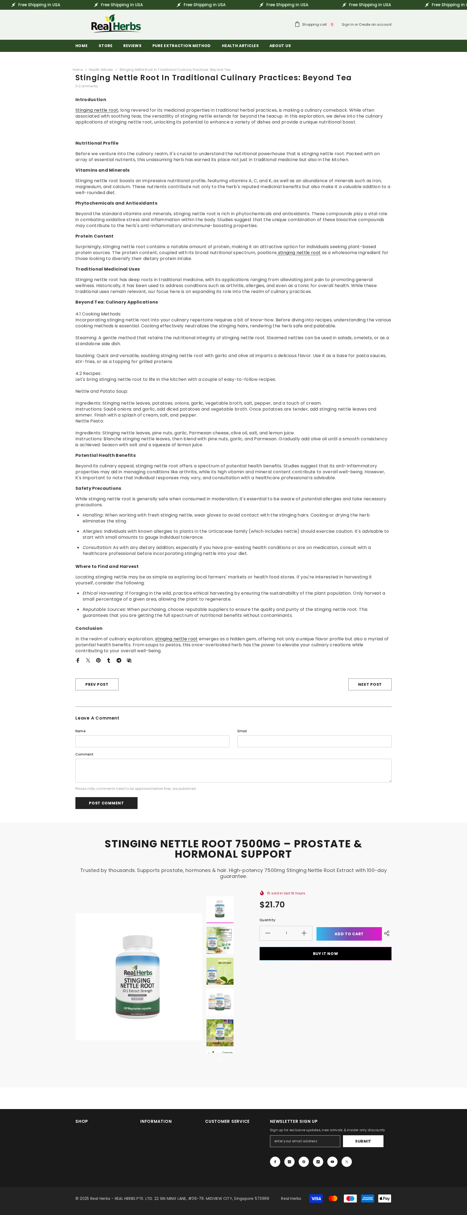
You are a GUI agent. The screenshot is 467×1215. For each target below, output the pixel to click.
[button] (220, 891)
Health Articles (101, 69)
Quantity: (267, 920)
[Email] (129, 660)
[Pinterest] (98, 660)
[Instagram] (289, 1162)
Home (78, 69)
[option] (138, 976)
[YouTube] (332, 1162)
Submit (363, 1141)
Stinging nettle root (96, 110)
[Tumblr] (108, 660)
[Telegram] (118, 660)
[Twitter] (88, 660)
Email (242, 731)
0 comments (86, 86)
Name (80, 731)
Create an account (375, 24)
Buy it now (325, 953)
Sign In (348, 24)
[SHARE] (387, 933)
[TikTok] (318, 1162)
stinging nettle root (299, 252)
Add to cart (349, 934)
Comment (84, 754)
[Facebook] (77, 660)
